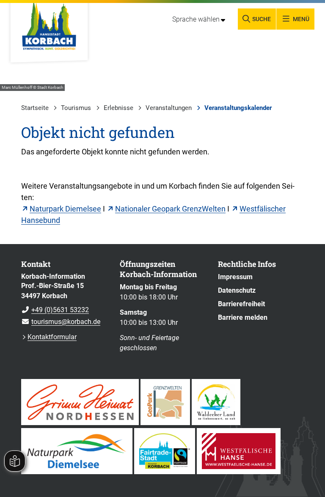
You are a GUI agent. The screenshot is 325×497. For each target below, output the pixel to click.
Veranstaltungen (169, 108)
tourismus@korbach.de (60, 322)
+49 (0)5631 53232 (55, 310)
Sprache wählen (196, 19)
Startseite (35, 108)
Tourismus (76, 108)
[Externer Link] (80, 402)
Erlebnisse (118, 108)
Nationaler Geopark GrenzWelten (170, 208)
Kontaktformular (52, 337)
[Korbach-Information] (64, 299)
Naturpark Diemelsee (65, 208)
